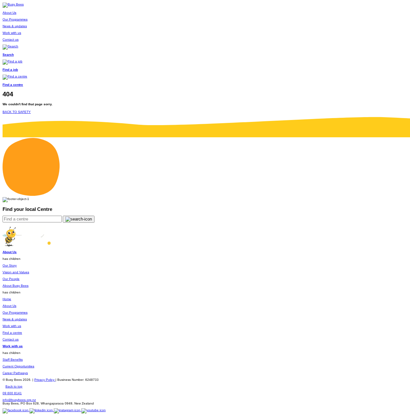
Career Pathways (15, 373)
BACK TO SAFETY (17, 112)
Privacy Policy (44, 379)
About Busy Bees (16, 285)
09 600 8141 (12, 393)
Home (7, 299)
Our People (11, 279)
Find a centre (12, 332)
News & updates (15, 319)
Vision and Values (16, 272)
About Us (9, 306)
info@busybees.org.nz (19, 400)
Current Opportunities (18, 366)
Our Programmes (15, 312)
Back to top (13, 386)
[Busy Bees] (13, 4)
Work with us (12, 326)
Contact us (11, 339)
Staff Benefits (13, 359)
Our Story (10, 265)
